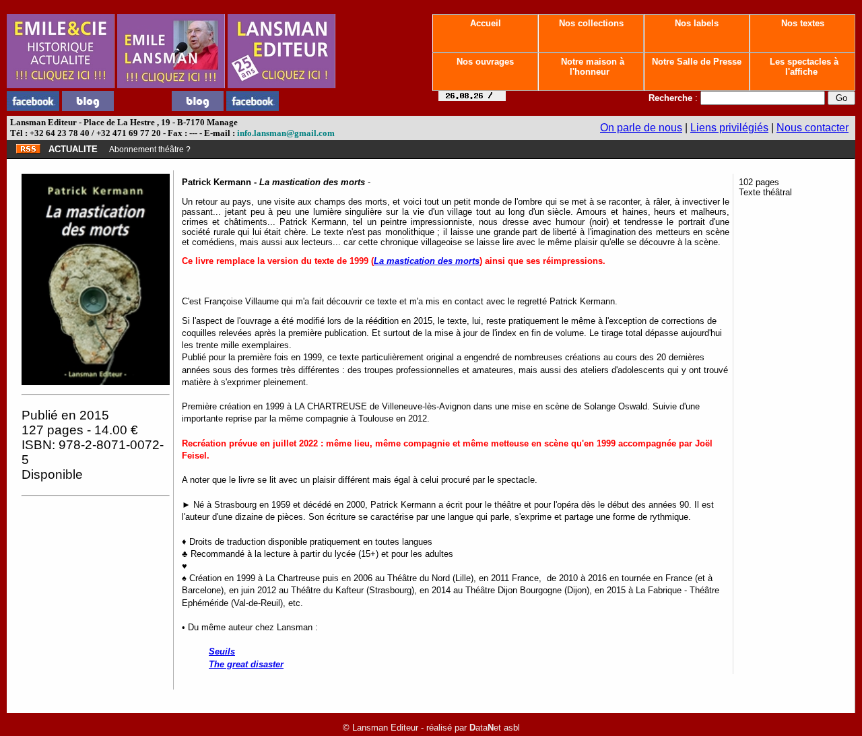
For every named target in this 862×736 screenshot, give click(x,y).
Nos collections (591, 23)
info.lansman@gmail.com (286, 133)
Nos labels (696, 23)
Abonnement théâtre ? (150, 149)
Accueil (485, 23)
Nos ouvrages (485, 62)
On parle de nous (641, 127)
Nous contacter (812, 127)
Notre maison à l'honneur (591, 67)
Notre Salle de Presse (696, 62)
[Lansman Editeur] (281, 84)
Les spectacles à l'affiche (802, 67)
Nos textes (802, 23)
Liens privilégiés (729, 127)
